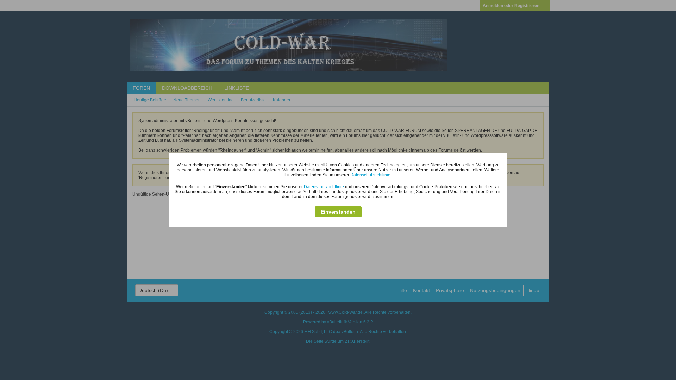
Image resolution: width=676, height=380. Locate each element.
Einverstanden (338, 212)
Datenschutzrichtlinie (370, 174)
